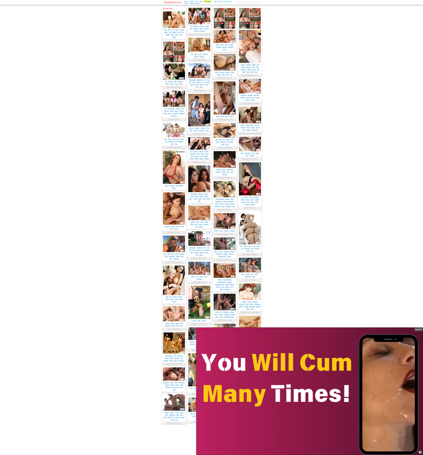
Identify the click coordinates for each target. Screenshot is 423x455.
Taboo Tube (218, 1)
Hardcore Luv (172, 2)
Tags (200, 1)
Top (196, 1)
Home (186, 1)
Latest (191, 1)
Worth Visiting (195, 3)
